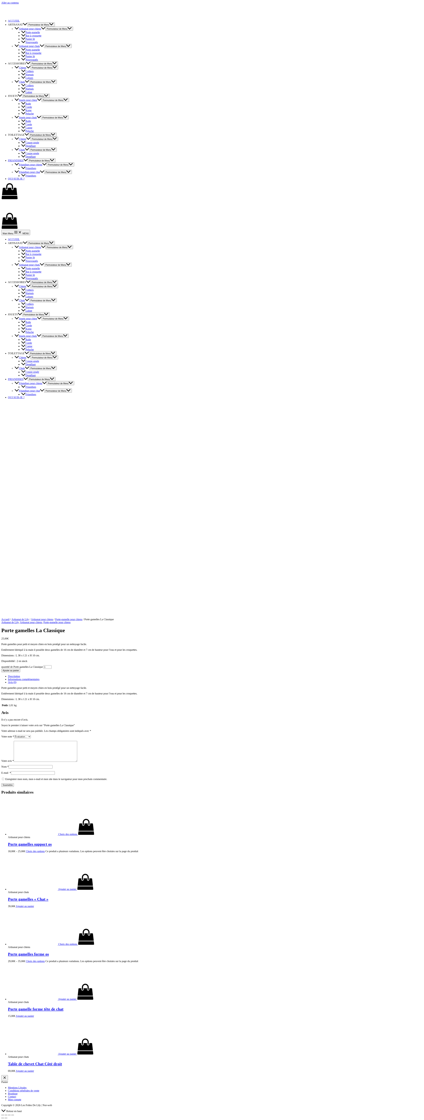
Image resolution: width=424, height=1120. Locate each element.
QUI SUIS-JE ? (16, 178)
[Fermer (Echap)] (2, 1115)
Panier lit (30, 39)
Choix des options (35, 851)
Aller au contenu (10, 2)
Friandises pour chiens (30, 164)
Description (14, 676)
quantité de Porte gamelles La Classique (22, 666)
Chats (22, 81)
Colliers (30, 71)
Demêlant (31, 146)
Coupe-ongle (32, 142)
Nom (5, 766)
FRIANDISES (16, 160)
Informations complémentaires (23, 679)
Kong (28, 110)
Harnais (30, 74)
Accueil (5, 619)
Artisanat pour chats (29, 46)
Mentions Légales (17, 1087)
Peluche (30, 113)
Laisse (29, 92)
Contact (12, 1096)
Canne (29, 127)
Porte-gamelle (33, 32)
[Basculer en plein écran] (9, 1115)
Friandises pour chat (29, 172)
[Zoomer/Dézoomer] (12, 1115)
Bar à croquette (33, 35)
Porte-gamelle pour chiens (68, 619)
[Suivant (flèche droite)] (6, 1118)
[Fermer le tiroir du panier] (4, 1078)
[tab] (215, 676)
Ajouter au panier (11, 670)
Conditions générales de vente (23, 1090)
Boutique (13, 1093)
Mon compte (14, 1099)
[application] (25, 24)
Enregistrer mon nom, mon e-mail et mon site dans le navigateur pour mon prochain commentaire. (56, 779)
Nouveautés (32, 42)
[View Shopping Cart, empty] (212, 191)
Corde (29, 107)
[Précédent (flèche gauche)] (2, 1118)
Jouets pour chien (28, 100)
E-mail (6, 772)
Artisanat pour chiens (30, 28)
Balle (28, 103)
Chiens (22, 67)
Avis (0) (12, 682)
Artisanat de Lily (20, 619)
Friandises (31, 168)
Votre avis (7, 760)
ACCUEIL (14, 20)
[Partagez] (6, 1115)
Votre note (7, 736)
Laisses (29, 78)
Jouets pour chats (28, 117)
